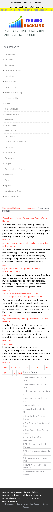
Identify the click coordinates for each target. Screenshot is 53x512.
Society (8, 180)
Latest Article (27, 34)
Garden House (11, 108)
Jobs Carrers (10, 125)
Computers (10, 65)
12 (47, 367)
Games (8, 103)
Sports (8, 185)
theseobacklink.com (11, 207)
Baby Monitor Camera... (34, 405)
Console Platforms (13, 70)
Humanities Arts (12, 114)
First (6, 367)
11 (42, 367)
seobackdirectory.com (12, 498)
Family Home (10, 87)
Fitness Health (11, 98)
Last (20, 373)
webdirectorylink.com (31, 495)
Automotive (10, 54)
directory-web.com (20, 9)
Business (9, 59)
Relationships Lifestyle (15, 169)
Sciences (9, 174)
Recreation (10, 152)
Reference (10, 158)
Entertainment (11, 81)
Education (9, 76)
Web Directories (12, 196)
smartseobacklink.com (40, 9)
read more (7, 239)
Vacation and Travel (14, 191)
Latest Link (10, 34)
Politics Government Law (16, 141)
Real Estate (10, 147)
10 (36, 367)
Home (7, 31)
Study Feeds (7, 344)
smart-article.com (9, 501)
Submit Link (19, 31)
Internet (9, 119)
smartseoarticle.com (11, 495)
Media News (10, 130)
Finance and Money (13, 92)
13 (5, 373)
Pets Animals (10, 136)
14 (10, 373)
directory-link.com (32, 492)
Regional (9, 163)
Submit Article (37, 31)
